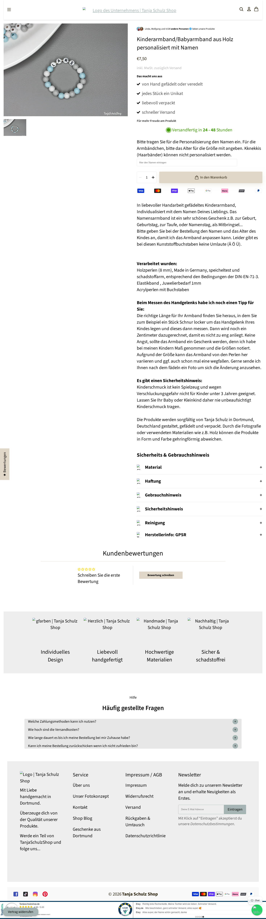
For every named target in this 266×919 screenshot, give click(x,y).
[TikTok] (25, 894)
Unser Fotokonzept (91, 796)
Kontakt (80, 807)
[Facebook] (16, 894)
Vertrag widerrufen (20, 912)
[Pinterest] (45, 894)
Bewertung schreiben (160, 575)
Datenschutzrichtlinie (145, 836)
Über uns (81, 785)
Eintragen (235, 809)
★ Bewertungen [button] (4, 464)
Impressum (136, 785)
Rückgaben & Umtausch (137, 821)
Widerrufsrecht (139, 796)
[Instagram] (35, 894)
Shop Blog (82, 818)
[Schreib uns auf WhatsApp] (257, 910)
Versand (133, 807)
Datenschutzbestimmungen (212, 824)
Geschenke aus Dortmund (87, 832)
